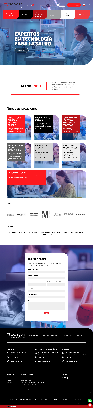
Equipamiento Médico (25, 14)
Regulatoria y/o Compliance (41, 399)
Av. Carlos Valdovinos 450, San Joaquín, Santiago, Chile (48, 353)
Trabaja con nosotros (74, 5)
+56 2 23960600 (51, 5)
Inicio (8, 378)
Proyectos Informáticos (66, 14)
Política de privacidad (25, 399)
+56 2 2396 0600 (15, 357)
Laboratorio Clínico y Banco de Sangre (29, 378)
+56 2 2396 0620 (81, 335)
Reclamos (54, 399)
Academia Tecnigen (82, 14)
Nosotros (9, 380)
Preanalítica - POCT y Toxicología (54, 14)
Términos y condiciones (12, 399)
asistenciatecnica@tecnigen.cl (50, 335)
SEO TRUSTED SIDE (11, 406)
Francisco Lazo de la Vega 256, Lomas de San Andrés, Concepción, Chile (76, 353)
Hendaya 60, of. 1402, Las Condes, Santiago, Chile (19, 353)
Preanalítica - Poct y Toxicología (28, 384)
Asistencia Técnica (25, 386)
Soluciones (9, 382)
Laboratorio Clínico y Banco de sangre (10, 14)
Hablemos (21, 50)
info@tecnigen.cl (39, 5)
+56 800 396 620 (68, 335)
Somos (29, 5)
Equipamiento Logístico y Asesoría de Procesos (40, 14)
